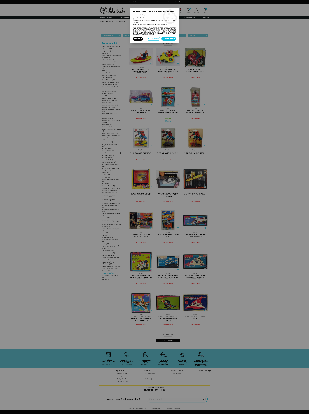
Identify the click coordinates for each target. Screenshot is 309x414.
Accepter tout (169, 39)
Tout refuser (154, 39)
